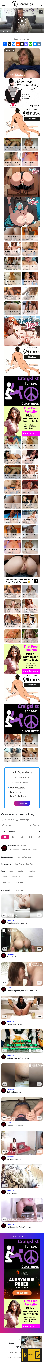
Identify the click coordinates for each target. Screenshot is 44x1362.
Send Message (14, 849)
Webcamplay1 (12, 1193)
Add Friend (26, 849)
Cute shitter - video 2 (15, 1024)
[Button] (5, 837)
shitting (32, 871)
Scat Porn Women (24, 857)
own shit (30, 877)
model (20, 871)
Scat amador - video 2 (15, 1126)
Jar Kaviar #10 (12, 957)
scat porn (19, 882)
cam (11, 871)
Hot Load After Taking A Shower (19, 1227)
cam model (16, 877)
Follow (35, 849)
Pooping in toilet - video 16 (17, 923)
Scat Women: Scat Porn (24, 864)
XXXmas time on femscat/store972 (20, 1058)
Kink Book (12, 845)
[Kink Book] (4, 848)
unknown (6, 882)
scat (5, 877)
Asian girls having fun (15, 1159)
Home (11, 1339)
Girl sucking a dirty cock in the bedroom (22, 991)
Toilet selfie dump (14, 1092)
